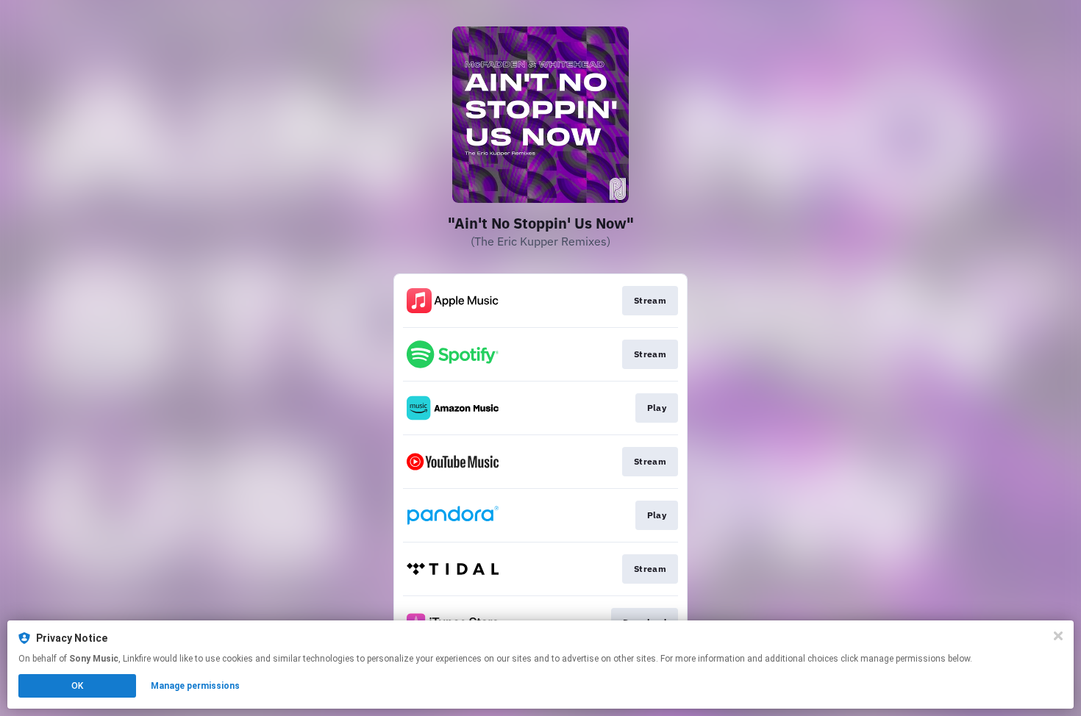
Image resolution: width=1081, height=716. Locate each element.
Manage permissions (195, 686)
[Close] (1058, 636)
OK (77, 686)
